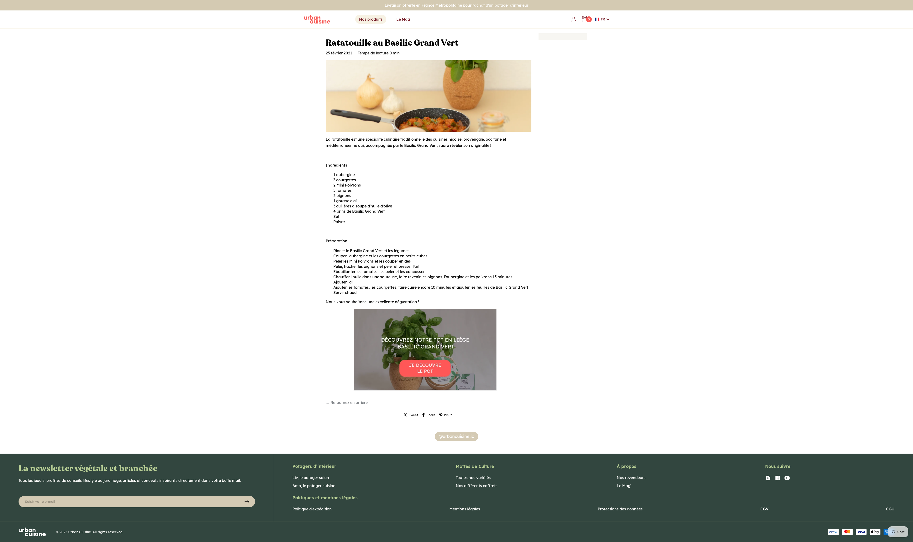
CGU (890, 509)
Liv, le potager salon (310, 477)
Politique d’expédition (312, 509)
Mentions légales (464, 509)
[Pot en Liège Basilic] (429, 390)
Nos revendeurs (631, 477)
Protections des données (620, 509)
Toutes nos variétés (473, 477)
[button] (602, 19)
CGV (764, 509)
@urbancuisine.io (456, 436)
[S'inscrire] (246, 501)
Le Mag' (403, 19)
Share (431, 415)
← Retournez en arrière (347, 402)
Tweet (413, 415)
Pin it (448, 415)
